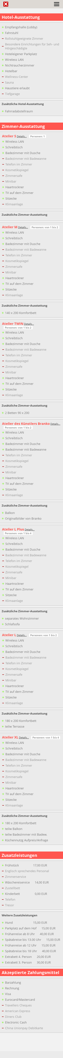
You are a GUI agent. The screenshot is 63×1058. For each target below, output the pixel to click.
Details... (22, 136)
